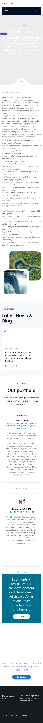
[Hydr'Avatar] (7, 3)
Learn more (3, 33)
